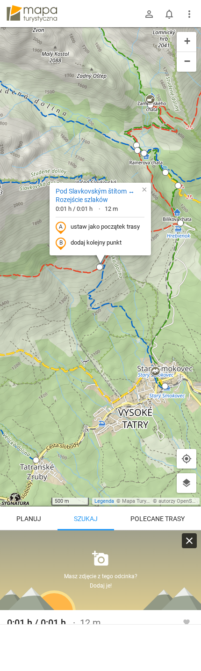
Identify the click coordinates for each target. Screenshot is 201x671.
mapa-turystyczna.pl (32, 13)
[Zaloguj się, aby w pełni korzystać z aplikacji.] (186, 622)
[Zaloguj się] (149, 14)
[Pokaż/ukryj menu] (189, 14)
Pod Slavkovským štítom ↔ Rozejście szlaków (95, 195)
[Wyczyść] (189, 540)
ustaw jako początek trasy (105, 226)
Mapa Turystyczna (143, 501)
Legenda (104, 501)
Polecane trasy (157, 518)
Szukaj (86, 518)
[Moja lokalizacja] (186, 459)
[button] (99, 267)
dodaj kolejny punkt (96, 242)
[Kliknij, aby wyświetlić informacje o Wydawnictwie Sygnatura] (15, 499)
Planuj (28, 518)
